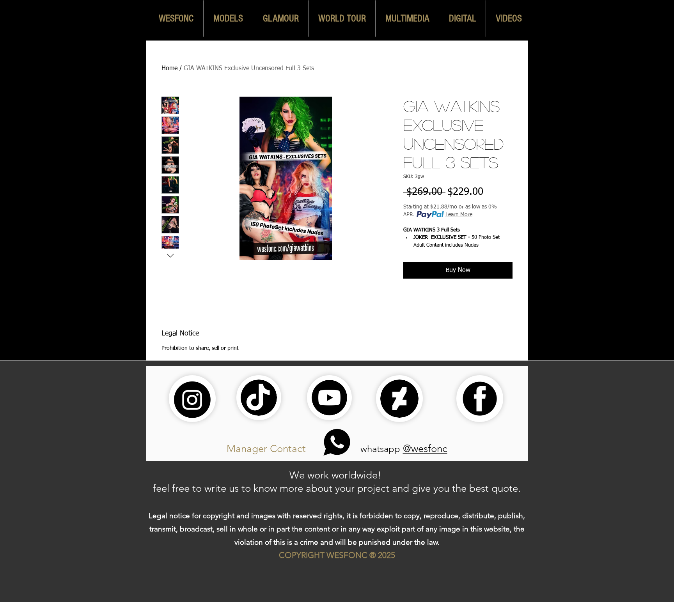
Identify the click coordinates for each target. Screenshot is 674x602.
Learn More (458, 214)
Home (169, 68)
